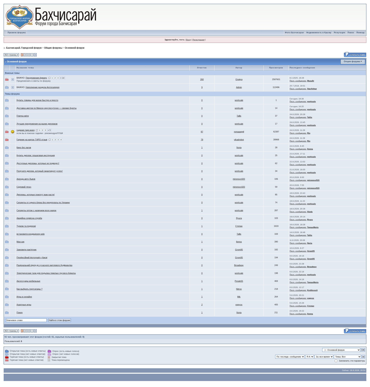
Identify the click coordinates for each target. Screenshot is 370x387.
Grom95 (239, 249)
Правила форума (17, 32)
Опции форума (352, 61)
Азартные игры (24, 304)
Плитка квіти (23, 116)
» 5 (49, 130)
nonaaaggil (239, 131)
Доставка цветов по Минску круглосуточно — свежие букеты (47, 108)
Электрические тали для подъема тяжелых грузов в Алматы (46, 273)
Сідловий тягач (24, 187)
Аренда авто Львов (26, 179)
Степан (238, 226)
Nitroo (239, 289)
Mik (238, 297)
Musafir (310, 81)
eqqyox (310, 298)
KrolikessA (312, 290)
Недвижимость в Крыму (318, 32)
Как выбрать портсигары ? (29, 289)
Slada (310, 212)
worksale (239, 100)
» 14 (62, 78)
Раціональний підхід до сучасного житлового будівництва (44, 265)
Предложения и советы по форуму (34, 81)
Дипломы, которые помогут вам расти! (36, 194)
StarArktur (312, 89)
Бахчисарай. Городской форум (24, 48)
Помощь (361, 32)
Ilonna (310, 149)
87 (202, 131)
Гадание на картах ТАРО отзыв (32, 139)
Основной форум (74, 48)
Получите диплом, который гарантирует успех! (40, 171)
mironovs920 (239, 179)
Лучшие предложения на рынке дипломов (37, 124)
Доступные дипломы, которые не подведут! (38, 163)
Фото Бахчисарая (294, 32)
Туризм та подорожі (26, 226)
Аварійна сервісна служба (29, 218)
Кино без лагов (24, 147)
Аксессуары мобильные (28, 281)
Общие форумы (53, 48)
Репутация (339, 32)
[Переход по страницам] (49, 78)
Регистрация (198, 40)
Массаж (20, 241)
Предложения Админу (36, 78)
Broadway (239, 265)
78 (202, 139)
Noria (238, 147)
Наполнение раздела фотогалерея (42, 87)
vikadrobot (239, 139)
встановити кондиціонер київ (31, 234)
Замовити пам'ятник (26, 249)
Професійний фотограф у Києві (32, 257)
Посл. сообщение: (298, 81)
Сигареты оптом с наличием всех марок (36, 210)
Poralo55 (239, 281)
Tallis (239, 116)
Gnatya (238, 79)
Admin (239, 87)
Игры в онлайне (24, 297)
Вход (188, 40)
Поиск (351, 32)
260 (202, 79)
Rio (308, 133)
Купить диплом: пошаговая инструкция (36, 155)
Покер (20, 312)
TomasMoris (313, 227)
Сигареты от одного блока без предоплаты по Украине (43, 202)
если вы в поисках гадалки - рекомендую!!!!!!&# (40, 133)
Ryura (239, 218)
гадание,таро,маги (25, 130)
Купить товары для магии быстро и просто (37, 100)
